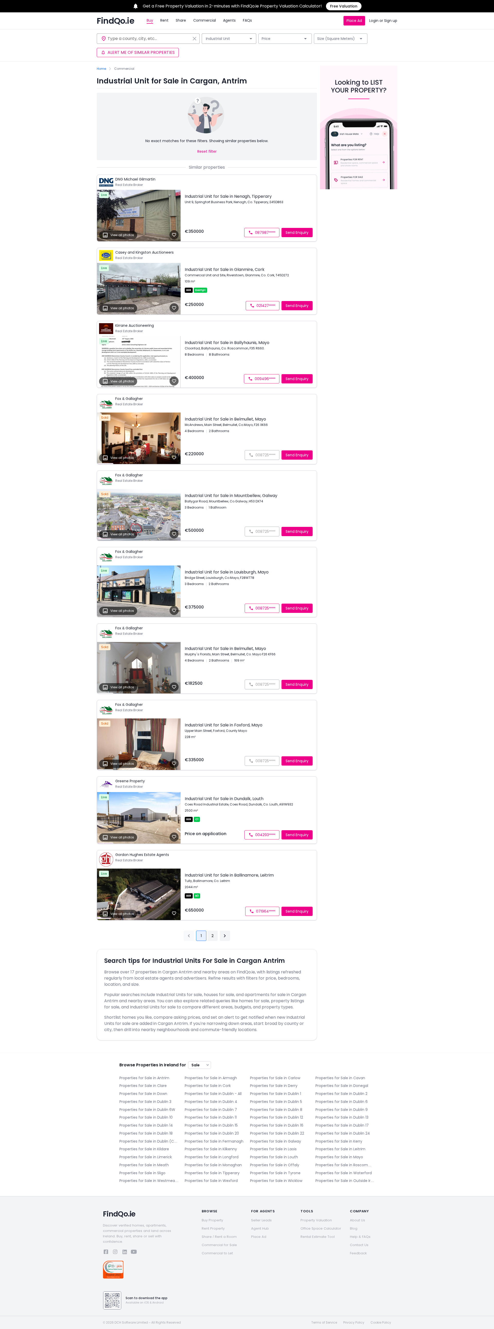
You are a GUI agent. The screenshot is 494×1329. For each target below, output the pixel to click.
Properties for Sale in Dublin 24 (342, 1133)
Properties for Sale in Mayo (339, 1157)
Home (101, 69)
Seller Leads (261, 1220)
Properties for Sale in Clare (143, 1086)
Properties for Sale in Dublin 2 (341, 1094)
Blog (353, 1228)
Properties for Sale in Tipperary (212, 1173)
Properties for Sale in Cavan (340, 1078)
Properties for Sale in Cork (208, 1086)
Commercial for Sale (219, 1245)
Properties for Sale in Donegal (341, 1086)
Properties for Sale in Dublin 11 (211, 1117)
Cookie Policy (380, 1322)
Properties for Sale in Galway (275, 1141)
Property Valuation (316, 1220)
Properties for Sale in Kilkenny (211, 1149)
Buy (150, 20)
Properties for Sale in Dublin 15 (211, 1125)
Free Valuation (343, 6)
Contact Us (359, 1245)
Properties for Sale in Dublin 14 (146, 1125)
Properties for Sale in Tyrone (275, 1173)
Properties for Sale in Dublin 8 (276, 1110)
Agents (229, 20)
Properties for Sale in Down (143, 1094)
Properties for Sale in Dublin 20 (212, 1133)
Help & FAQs (360, 1237)
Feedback (358, 1253)
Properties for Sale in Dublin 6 (341, 1102)
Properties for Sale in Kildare (144, 1149)
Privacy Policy (353, 1322)
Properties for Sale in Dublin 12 (276, 1117)
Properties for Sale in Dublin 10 (146, 1117)
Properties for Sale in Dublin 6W (147, 1110)
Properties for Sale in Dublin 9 (341, 1110)
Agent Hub (260, 1228)
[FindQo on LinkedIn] (124, 1253)
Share (181, 20)
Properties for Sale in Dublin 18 (146, 1133)
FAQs (247, 20)
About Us (357, 1220)
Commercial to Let (217, 1253)
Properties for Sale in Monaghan (213, 1165)
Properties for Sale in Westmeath (149, 1181)
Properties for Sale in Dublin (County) (149, 1141)
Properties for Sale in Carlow (275, 1078)
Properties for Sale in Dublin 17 (342, 1125)
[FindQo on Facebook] (106, 1253)
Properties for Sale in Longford (212, 1157)
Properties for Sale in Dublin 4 (211, 1102)
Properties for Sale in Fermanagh (214, 1141)
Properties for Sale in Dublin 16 (276, 1125)
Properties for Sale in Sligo (142, 1173)
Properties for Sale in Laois (273, 1149)
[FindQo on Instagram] (115, 1253)
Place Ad (354, 21)
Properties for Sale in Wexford (211, 1181)
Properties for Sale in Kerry (338, 1141)
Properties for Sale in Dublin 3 (145, 1102)
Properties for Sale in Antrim (144, 1078)
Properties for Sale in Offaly (274, 1165)
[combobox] (149, 39)
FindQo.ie (115, 20)
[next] (225, 936)
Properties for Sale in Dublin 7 (211, 1110)
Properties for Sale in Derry (273, 1086)
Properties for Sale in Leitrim (340, 1149)
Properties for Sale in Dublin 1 (275, 1094)
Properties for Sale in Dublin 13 (341, 1117)
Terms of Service (324, 1322)
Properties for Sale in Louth (274, 1157)
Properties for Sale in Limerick (145, 1157)
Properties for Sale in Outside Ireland (345, 1181)
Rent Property (213, 1228)
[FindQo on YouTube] (134, 1253)
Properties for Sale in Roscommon (345, 1165)
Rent (164, 20)
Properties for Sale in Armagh (211, 1078)
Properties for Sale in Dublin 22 (277, 1133)
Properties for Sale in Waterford (343, 1173)
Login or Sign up (383, 21)
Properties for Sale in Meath (144, 1165)
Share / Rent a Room (219, 1237)
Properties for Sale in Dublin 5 (276, 1102)
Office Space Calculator (321, 1228)
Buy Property (212, 1220)
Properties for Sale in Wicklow (276, 1181)
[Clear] (194, 39)
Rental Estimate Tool (318, 1237)
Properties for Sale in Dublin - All (213, 1094)
